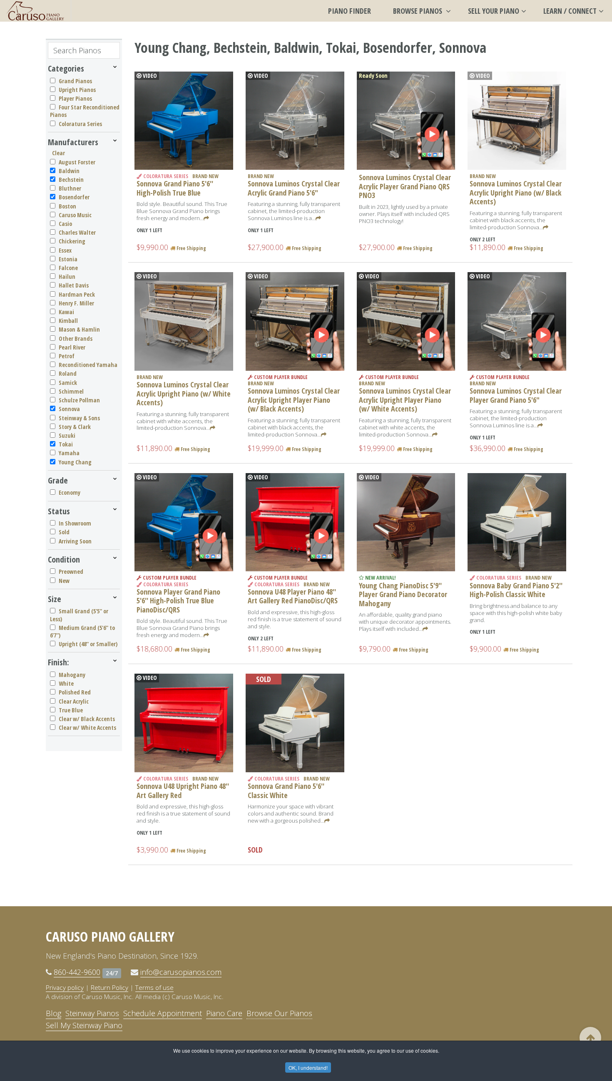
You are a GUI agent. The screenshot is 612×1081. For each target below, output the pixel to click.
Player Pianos (75, 98)
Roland (68, 373)
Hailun (67, 276)
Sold (64, 532)
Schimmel (71, 391)
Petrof (67, 356)
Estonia (68, 259)
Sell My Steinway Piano (84, 1025)
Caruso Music (75, 215)
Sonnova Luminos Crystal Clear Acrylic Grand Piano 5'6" (294, 188)
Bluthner (70, 188)
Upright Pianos (77, 90)
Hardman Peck (77, 294)
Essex (65, 250)
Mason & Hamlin (79, 329)
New (64, 581)
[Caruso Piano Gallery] (35, 11)
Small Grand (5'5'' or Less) (79, 614)
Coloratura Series (80, 124)
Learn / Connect (570, 11)
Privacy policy (65, 987)
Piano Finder (349, 11)
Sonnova (69, 409)
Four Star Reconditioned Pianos (84, 111)
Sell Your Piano (493, 11)
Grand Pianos (75, 81)
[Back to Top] (590, 1038)
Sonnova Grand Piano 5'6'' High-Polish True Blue (175, 188)
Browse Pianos (418, 11)
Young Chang (75, 462)
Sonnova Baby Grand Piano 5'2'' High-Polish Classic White (516, 590)
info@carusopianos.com (180, 972)
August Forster (77, 162)
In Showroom (75, 523)
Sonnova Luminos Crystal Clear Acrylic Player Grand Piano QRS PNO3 (405, 186)
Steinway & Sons (79, 418)
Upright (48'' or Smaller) (88, 644)
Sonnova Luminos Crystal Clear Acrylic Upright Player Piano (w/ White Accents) (405, 400)
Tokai (66, 444)
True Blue (71, 710)
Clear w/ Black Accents (87, 719)
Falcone (68, 268)
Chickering (72, 241)
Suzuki (67, 435)
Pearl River (72, 347)
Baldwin (69, 171)
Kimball (68, 321)
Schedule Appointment (162, 1013)
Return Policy (109, 987)
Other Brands (75, 338)
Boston (67, 206)
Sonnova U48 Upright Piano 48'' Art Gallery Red (183, 790)
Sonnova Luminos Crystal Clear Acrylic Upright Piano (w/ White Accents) (184, 393)
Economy (69, 492)
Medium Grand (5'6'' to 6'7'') (82, 631)
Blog (53, 1013)
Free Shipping (190, 248)
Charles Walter (77, 232)
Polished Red (75, 692)
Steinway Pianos (92, 1013)
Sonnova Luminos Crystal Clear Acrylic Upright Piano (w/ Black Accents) (516, 192)
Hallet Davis (74, 285)
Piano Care (224, 1013)
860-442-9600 (77, 972)
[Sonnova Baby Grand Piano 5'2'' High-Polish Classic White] (517, 522)
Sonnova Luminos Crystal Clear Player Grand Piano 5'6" (516, 395)
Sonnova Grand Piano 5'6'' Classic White (286, 790)
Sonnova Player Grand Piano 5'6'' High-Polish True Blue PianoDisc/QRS (178, 601)
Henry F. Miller (76, 303)
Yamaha (69, 453)
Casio (65, 224)
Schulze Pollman (79, 400)
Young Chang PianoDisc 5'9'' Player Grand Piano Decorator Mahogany (403, 594)
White (66, 683)
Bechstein (71, 179)
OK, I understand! (308, 1067)
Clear (58, 153)
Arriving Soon (75, 541)
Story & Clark (75, 427)
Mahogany (72, 675)
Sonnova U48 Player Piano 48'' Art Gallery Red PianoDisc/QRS (293, 596)
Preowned (71, 571)
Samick (68, 383)
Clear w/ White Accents (87, 727)
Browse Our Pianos (279, 1013)
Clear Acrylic (74, 701)
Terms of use (154, 987)
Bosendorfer (74, 197)
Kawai (66, 312)
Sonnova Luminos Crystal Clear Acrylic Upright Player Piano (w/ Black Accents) (294, 400)
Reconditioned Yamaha (88, 365)
